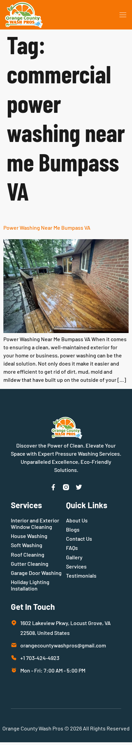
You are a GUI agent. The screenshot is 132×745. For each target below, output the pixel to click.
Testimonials (81, 575)
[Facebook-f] (53, 487)
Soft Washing (26, 545)
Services (76, 566)
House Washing (29, 536)
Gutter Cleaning (29, 563)
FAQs (72, 547)
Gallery (74, 557)
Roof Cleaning (27, 554)
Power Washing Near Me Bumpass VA (46, 227)
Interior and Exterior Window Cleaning (35, 523)
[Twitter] (79, 487)
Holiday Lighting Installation (30, 585)
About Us (77, 520)
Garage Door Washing (36, 573)
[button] (123, 14)
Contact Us (79, 538)
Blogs (73, 529)
